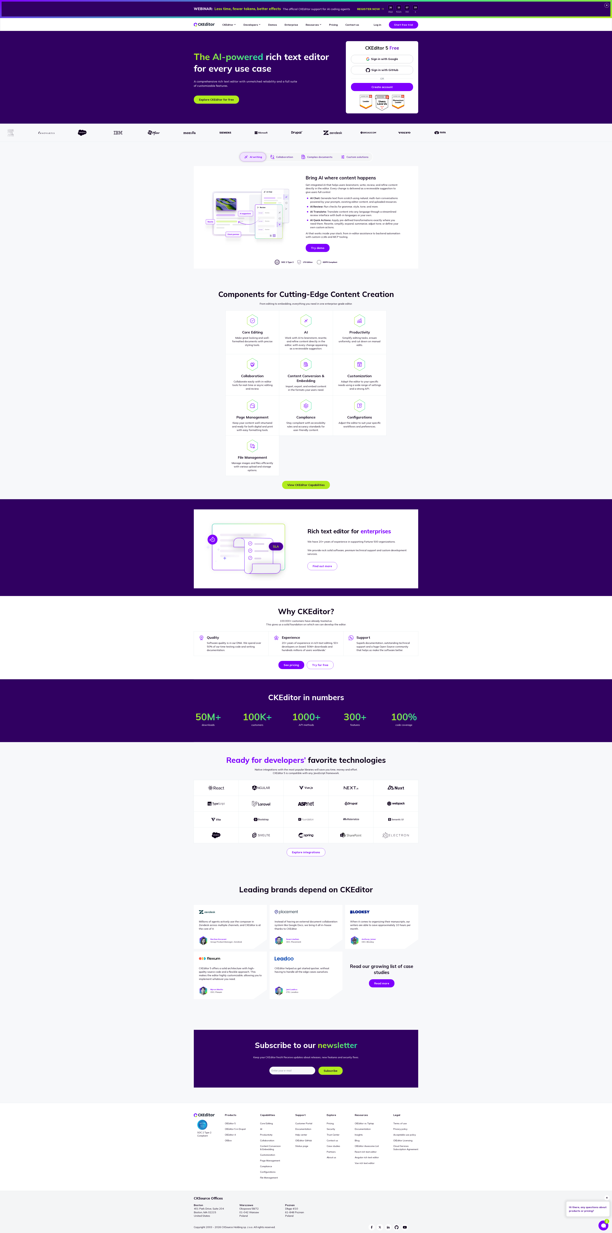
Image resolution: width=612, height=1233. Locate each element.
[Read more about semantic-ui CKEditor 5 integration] (395, 819)
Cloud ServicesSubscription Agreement (405, 1148)
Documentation (303, 1129)
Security (331, 1129)
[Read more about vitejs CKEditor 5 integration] (216, 819)
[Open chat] (603, 1224)
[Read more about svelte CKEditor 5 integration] (261, 835)
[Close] (606, 5)
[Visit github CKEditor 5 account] (396, 1227)
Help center (301, 1134)
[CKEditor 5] (204, 25)
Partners (331, 1151)
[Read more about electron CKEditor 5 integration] (395, 835)
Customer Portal (303, 1123)
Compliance (266, 1166)
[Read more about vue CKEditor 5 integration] (306, 788)
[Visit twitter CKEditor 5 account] (380, 1227)
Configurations (268, 1171)
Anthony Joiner (369, 939)
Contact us (332, 1140)
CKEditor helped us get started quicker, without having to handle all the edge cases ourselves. (302, 970)
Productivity (266, 1134)
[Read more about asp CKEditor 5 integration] (306, 803)
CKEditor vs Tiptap (364, 1123)
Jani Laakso (291, 989)
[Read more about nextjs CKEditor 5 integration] (350, 788)
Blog (357, 1140)
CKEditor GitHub (303, 1140)
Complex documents (319, 157)
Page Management (270, 1160)
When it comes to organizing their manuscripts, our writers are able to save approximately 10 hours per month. (380, 925)
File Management (269, 1177)
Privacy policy (400, 1129)
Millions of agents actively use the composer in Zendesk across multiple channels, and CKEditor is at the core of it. (230, 925)
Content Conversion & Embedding (270, 1148)
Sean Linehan (292, 939)
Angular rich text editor (367, 1157)
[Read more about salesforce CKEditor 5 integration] (216, 835)
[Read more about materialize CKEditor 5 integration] (350, 819)
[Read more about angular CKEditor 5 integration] (261, 788)
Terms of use (400, 1123)
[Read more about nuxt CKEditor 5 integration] (395, 788)
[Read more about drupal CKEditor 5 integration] (350, 803)
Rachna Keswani (218, 939)
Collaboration (284, 157)
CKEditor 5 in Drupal (235, 1129)
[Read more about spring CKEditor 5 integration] (306, 835)
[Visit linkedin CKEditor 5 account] (388, 1227)
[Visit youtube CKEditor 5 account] (405, 1227)
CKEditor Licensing (402, 1140)
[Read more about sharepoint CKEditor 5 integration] (350, 835)
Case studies (333, 1146)
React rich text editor (366, 1151)
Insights (359, 1134)
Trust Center (333, 1134)
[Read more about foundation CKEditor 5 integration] (306, 819)
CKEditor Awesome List (367, 1146)
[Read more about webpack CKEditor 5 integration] (395, 803)
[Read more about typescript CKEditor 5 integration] (216, 803)
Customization (267, 1154)
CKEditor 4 (230, 1134)
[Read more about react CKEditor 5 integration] (216, 788)
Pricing (330, 1123)
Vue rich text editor (365, 1163)
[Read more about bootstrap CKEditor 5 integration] (261, 819)
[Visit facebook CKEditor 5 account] (371, 1227)
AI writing (256, 157)
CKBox (228, 1140)
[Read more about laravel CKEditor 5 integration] (261, 803)
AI (261, 1129)
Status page (301, 1146)
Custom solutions (357, 157)
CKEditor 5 (230, 1123)
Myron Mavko (216, 989)
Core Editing (266, 1123)
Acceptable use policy (404, 1134)
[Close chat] (606, 1197)
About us (331, 1157)
